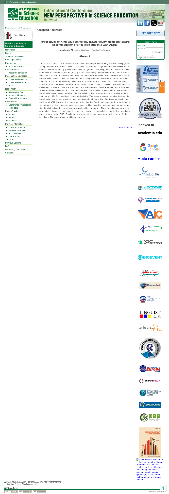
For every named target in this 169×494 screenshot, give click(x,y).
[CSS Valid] (40, 491)
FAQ (7, 146)
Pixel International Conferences (18, 28)
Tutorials (9, 85)
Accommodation (16, 133)
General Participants (18, 98)
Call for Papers (12, 70)
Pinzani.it (160, 491)
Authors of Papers (17, 95)
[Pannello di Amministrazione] (11, 491)
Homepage (10, 50)
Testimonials (11, 121)
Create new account (145, 56)
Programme (10, 63)
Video (11, 117)
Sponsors (9, 139)
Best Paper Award (13, 60)
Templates (13, 108)
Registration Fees (16, 92)
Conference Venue (17, 127)
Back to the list (125, 127)
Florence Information (18, 130)
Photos (12, 114)
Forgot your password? (146, 58)
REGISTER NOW (151, 33)
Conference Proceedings (20, 105)
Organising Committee (15, 149)
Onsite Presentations (18, 79)
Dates (8, 53)
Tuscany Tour (15, 136)
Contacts (9, 153)
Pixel (8, 482)
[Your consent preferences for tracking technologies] (163, 488)
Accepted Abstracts (17, 66)
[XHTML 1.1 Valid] (25, 491)
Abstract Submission (18, 73)
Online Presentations (18, 82)
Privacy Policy (12, 488)
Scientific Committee (14, 56)
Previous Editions (13, 143)
